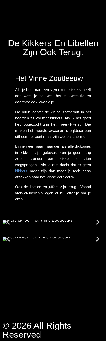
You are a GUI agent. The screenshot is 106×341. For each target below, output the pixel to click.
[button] (8, 222)
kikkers (21, 171)
